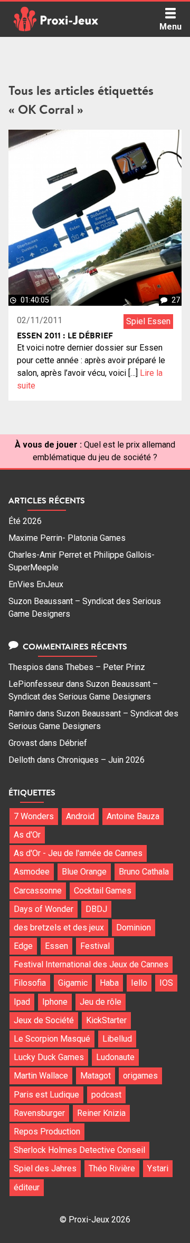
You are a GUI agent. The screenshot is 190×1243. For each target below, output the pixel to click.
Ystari (157, 1168)
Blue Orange (84, 872)
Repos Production (47, 1132)
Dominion (133, 927)
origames (140, 1076)
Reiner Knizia (101, 1113)
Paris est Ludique (46, 1095)
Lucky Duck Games (49, 1057)
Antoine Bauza (133, 816)
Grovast (22, 743)
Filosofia (30, 983)
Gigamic (73, 983)
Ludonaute (115, 1057)
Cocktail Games (102, 891)
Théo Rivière (112, 1168)
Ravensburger (39, 1113)
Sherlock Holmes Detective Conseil (79, 1150)
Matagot (95, 1076)
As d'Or (27, 835)
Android (80, 816)
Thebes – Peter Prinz (105, 667)
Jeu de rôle (100, 1002)
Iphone (55, 1002)
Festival (95, 946)
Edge (23, 946)
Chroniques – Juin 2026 (101, 760)
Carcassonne (38, 891)
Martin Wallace (41, 1076)
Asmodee (32, 872)
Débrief (73, 743)
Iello (139, 983)
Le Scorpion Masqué (52, 1039)
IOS (166, 983)
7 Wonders (34, 816)
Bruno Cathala (144, 872)
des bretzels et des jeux (59, 927)
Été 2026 (25, 521)
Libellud (117, 1039)
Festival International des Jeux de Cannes (91, 964)
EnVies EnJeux (35, 584)
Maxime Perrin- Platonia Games (67, 538)
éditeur (27, 1187)
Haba (109, 983)
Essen (56, 946)
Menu (170, 27)
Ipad (22, 1002)
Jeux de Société (44, 1020)
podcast (106, 1095)
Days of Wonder (43, 909)
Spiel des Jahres (45, 1168)
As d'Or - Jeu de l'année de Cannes (78, 853)
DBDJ (96, 909)
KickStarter (106, 1020)
